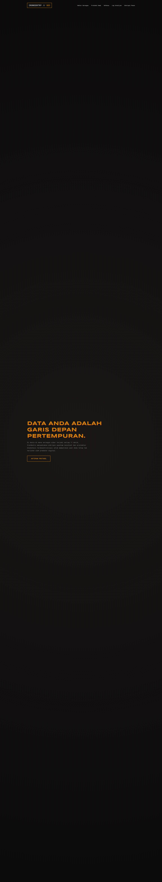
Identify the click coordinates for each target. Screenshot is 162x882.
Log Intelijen (117, 5)
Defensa (106, 5)
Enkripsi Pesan (129, 5)
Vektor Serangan (82, 5)
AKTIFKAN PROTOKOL (38, 459)
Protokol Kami (96, 5)
